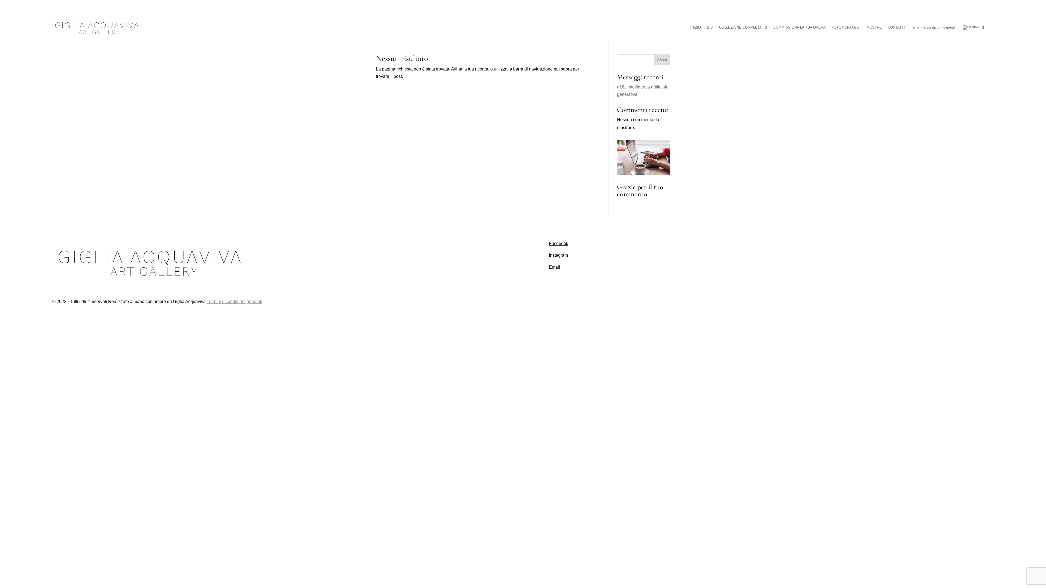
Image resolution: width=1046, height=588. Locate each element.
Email (554, 267)
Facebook (558, 243)
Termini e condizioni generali (933, 27)
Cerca (662, 60)
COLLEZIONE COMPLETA (740, 27)
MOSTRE (874, 27)
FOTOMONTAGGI (846, 27)
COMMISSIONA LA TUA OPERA (799, 27)
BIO (710, 27)
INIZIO (695, 27)
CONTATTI (896, 27)
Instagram (558, 255)
